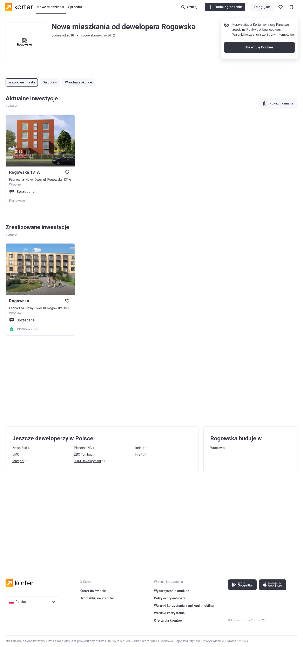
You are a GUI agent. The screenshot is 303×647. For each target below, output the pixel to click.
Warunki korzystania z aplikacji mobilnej (184, 606)
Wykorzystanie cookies (171, 591)
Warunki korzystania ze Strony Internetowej (263, 34)
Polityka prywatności (169, 598)
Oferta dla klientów (168, 620)
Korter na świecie (93, 591)
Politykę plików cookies (263, 30)
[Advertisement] (129, 381)
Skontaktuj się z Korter (97, 598)
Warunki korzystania (169, 613)
